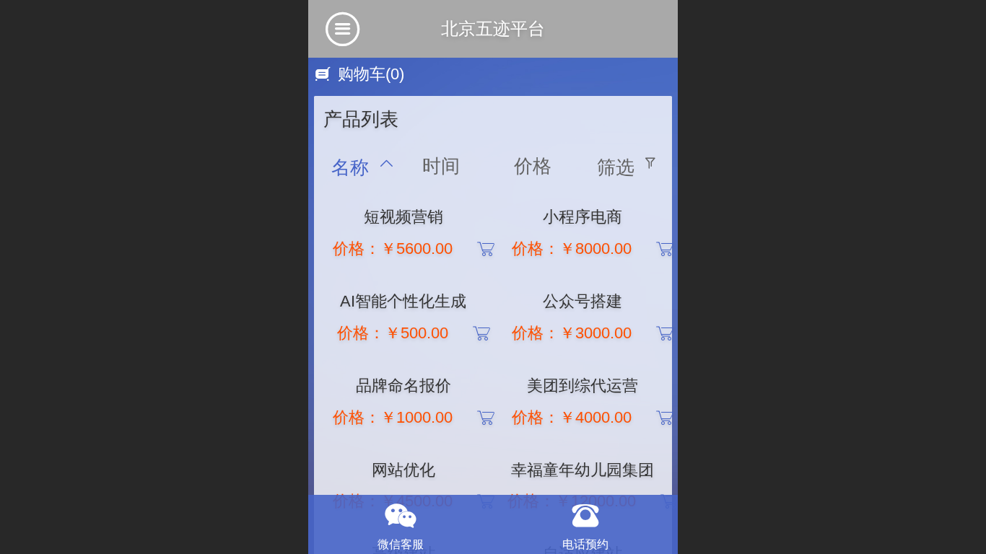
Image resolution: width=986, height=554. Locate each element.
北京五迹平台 (493, 28)
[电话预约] (585, 515)
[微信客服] (400, 515)
